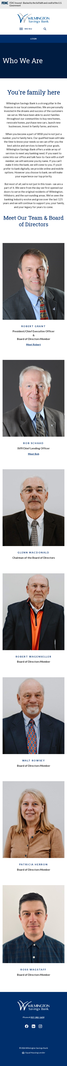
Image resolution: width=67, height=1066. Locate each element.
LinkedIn (33, 1026)
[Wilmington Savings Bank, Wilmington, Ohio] (33, 1005)
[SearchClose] (45, 28)
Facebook (26, 1026)
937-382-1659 (37, 1017)
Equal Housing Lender (35, 1052)
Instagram (40, 1026)
